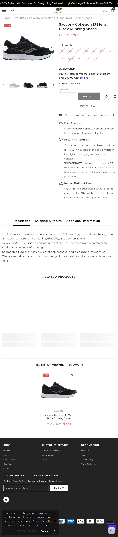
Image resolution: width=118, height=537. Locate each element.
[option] (28, 48)
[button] (5, 48)
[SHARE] (113, 96)
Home (6, 18)
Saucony (59, 411)
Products (20, 18)
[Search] (13, 10)
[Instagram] (6, 500)
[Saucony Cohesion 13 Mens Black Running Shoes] (59, 390)
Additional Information (83, 221)
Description (21, 221)
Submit (59, 488)
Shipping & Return (48, 221)
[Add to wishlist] (106, 96)
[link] (20, 339)
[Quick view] (72, 375)
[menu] (4, 10)
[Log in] (105, 10)
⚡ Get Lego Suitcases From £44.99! (89, 3)
